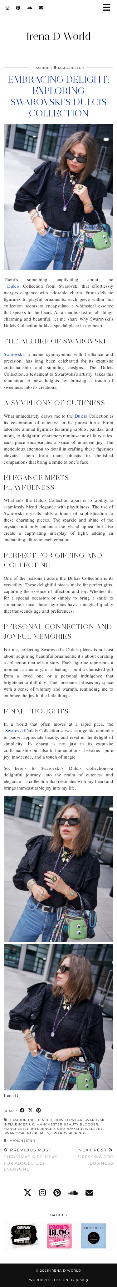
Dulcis (13, 286)
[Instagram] (8, 8)
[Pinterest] (18, 8)
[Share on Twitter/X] (31, 1110)
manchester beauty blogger (67, 1124)
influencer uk (19, 1124)
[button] (108, 8)
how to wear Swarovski (80, 1120)
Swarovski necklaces (26, 1133)
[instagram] (42, 1192)
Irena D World (58, 36)
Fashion (41, 68)
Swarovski (15, 730)
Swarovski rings (68, 1133)
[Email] (41, 8)
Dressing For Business (95, 1156)
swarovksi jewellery (80, 1129)
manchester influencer (29, 1129)
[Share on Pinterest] (39, 1110)
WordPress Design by (58, 1280)
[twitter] (28, 1192)
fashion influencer (31, 1120)
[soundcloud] (73, 1192)
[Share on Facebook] (22, 1110)
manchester (21, 1141)
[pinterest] (57, 1192)
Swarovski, (14, 354)
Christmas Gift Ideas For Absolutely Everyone (31, 1159)
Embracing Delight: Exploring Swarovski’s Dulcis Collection (58, 96)
